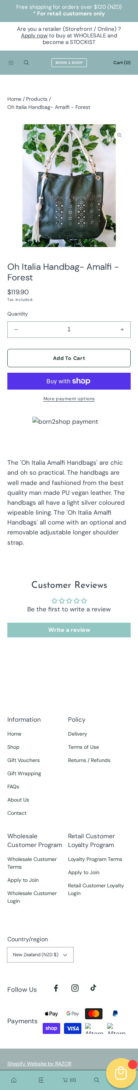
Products (36, 99)
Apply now (34, 35)
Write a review (69, 630)
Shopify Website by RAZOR (39, 1063)
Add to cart (69, 358)
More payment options (69, 399)
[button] (11, 63)
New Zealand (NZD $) (36, 954)
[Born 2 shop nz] (14, 1080)
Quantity (17, 313)
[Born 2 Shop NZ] (69, 63)
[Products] (41, 1080)
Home (14, 99)
